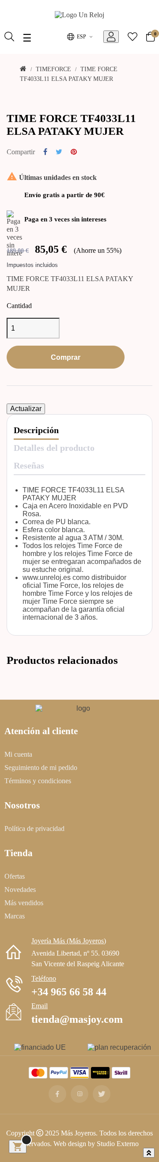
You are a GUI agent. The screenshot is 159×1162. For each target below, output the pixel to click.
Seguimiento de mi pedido (40, 767)
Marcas (14, 915)
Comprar (65, 357)
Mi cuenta (18, 754)
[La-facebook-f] (57, 1094)
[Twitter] (101, 1094)
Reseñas (29, 465)
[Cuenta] (111, 36)
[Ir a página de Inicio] (79, 15)
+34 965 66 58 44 (68, 991)
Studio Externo (118, 1143)
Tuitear (59, 151)
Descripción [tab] (36, 429)
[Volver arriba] (149, 1153)
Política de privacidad (34, 828)
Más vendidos (23, 902)
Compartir (45, 151)
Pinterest (74, 151)
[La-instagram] (79, 1094)
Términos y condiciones (37, 780)
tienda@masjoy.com (77, 1018)
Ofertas (14, 876)
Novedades (20, 889)
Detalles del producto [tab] (54, 447)
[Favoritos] (132, 37)
